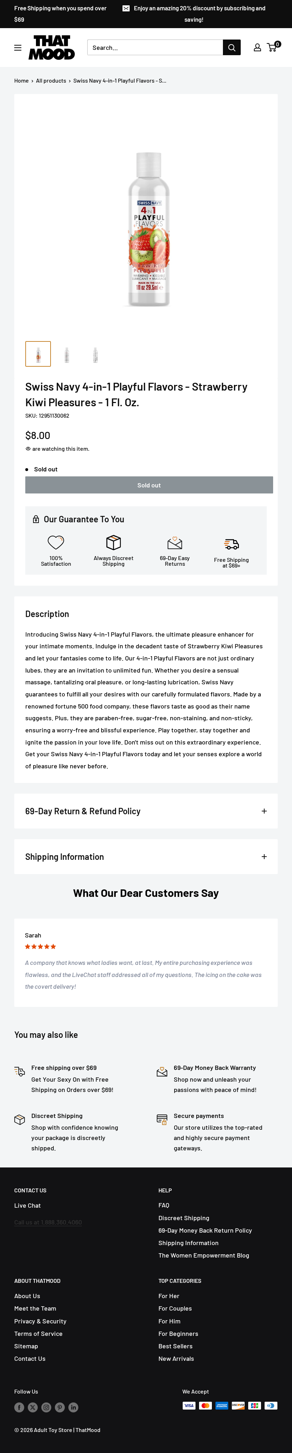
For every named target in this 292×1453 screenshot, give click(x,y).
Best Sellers (175, 1346)
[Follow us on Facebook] (19, 1406)
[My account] (257, 47)
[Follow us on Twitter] (33, 1406)
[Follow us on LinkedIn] (73, 1406)
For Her (168, 1296)
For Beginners (178, 1333)
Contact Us (30, 1358)
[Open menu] (17, 48)
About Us (27, 1296)
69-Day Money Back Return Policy (205, 1230)
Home (21, 80)
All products (51, 80)
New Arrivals (176, 1358)
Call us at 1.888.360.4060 (48, 1222)
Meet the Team (35, 1308)
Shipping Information (188, 1242)
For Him (169, 1321)
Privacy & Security (40, 1321)
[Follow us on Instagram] (46, 1406)
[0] (271, 47)
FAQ (163, 1205)
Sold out (149, 485)
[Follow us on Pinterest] (60, 1406)
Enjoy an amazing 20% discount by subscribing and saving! (200, 13)
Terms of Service (38, 1333)
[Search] (232, 47)
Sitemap (26, 1346)
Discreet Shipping (183, 1218)
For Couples (175, 1308)
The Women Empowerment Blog (203, 1255)
